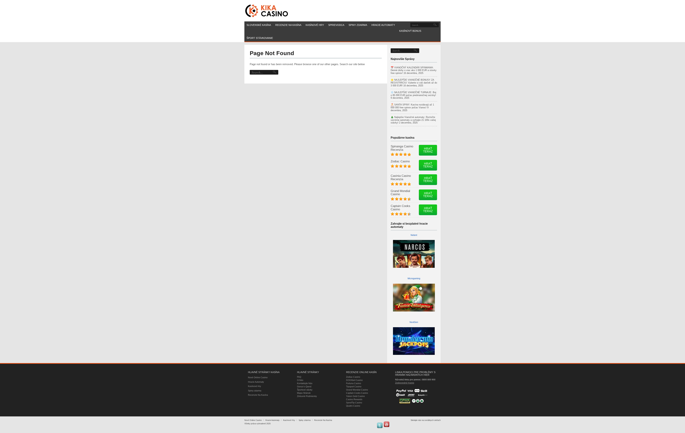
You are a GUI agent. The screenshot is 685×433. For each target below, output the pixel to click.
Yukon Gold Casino (355, 396)
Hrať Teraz (428, 150)
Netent (414, 235)
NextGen (414, 322)
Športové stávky (304, 390)
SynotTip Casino (354, 402)
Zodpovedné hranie (404, 383)
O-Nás (300, 380)
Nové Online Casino (258, 377)
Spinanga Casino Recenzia (402, 148)
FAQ (299, 377)
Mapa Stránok (304, 393)
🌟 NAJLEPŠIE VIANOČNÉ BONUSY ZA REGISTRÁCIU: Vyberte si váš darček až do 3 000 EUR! (414, 83)
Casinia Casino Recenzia (401, 177)
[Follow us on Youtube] (386, 424)
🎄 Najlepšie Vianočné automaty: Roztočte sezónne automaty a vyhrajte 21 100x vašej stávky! (413, 120)
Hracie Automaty (256, 382)
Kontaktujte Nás (304, 383)
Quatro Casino (353, 406)
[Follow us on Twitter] (380, 425)
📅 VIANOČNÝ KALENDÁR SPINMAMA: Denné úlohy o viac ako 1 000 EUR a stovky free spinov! (414, 70)
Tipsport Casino (353, 386)
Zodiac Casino (400, 161)
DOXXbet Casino (354, 380)
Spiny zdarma (254, 390)
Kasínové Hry (254, 386)
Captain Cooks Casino (400, 207)
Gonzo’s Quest (304, 386)
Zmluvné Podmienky (307, 396)
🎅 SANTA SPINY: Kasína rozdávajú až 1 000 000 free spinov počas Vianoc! (412, 106)
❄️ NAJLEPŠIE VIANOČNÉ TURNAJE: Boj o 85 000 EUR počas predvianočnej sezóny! (413, 94)
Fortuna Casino (353, 383)
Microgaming (414, 278)
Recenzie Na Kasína (258, 395)
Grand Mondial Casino (400, 192)
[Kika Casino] (266, 11)
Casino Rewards (354, 399)
